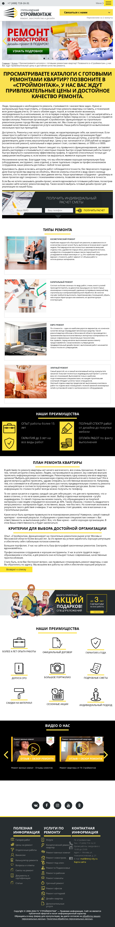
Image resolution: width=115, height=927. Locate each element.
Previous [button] (4, 40)
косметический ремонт (62, 239)
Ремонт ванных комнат (58, 852)
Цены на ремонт (24, 844)
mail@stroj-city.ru (88, 858)
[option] (57, 40)
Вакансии (21, 855)
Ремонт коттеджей (55, 893)
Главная (6, 63)
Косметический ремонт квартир (58, 846)
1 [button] (44, 58)
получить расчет (94, 210)
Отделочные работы (26, 850)
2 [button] (48, 58)
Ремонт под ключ (55, 862)
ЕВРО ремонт (57, 325)
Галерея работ (23, 839)
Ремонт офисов (54, 888)
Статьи (19, 883)
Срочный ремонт (55, 883)
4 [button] (57, 58)
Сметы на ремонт (24, 870)
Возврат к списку (16, 569)
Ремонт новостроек (56, 857)
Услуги (15, 63)
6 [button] (65, 58)
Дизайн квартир (54, 898)
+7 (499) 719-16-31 (18, 3)
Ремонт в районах (55, 873)
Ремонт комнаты (54, 878)
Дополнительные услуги (55, 905)
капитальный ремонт (61, 282)
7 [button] (69, 58)
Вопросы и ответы (25, 865)
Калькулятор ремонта (27, 860)
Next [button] (110, 40)
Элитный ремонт (59, 368)
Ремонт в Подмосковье (58, 867)
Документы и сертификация (23, 876)
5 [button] (61, 58)
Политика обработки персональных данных (70, 918)
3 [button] (52, 58)
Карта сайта (80, 861)
